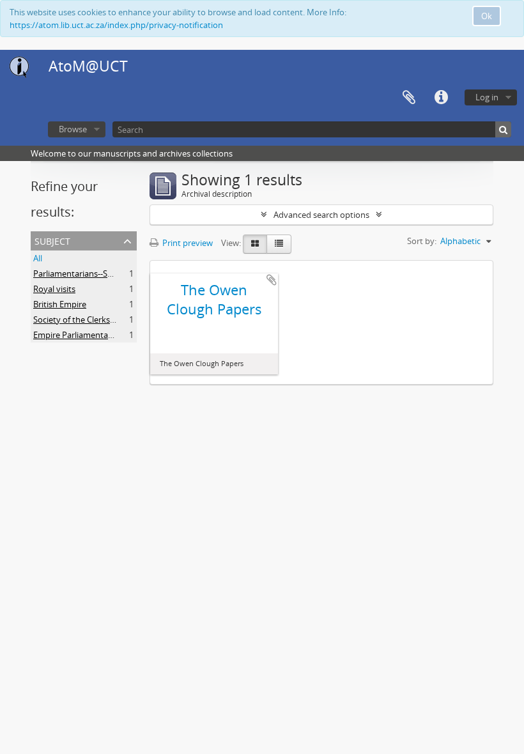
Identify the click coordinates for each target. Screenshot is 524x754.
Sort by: (421, 241)
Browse (73, 129)
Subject (52, 240)
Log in (486, 97)
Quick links (441, 98)
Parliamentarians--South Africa (91, 273)
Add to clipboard (271, 279)
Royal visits (54, 289)
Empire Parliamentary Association (97, 335)
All (37, 258)
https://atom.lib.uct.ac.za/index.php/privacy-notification (116, 25)
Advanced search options (321, 214)
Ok (486, 16)
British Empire (59, 304)
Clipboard (409, 98)
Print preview (186, 243)
